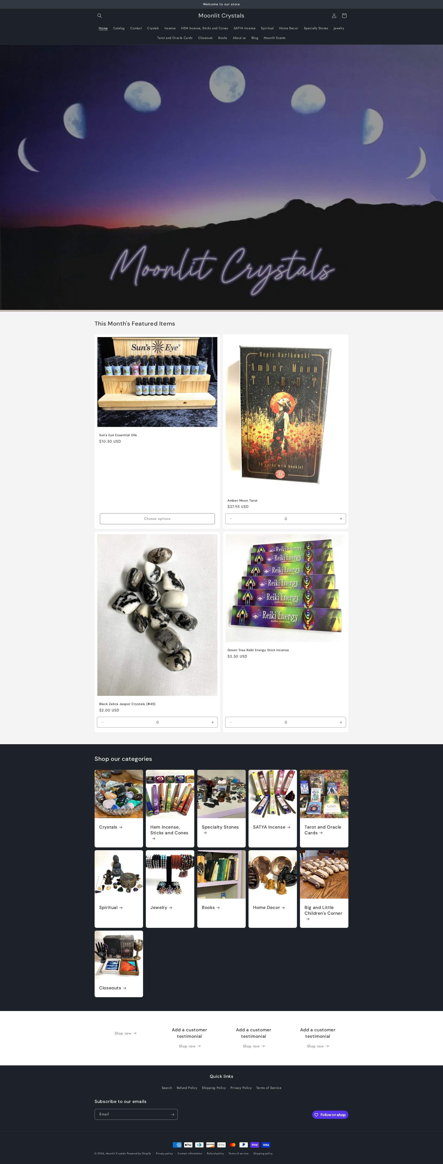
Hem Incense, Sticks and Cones (169, 829)
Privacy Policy (240, 1087)
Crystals (108, 827)
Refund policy (215, 1153)
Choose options (157, 518)
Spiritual (108, 907)
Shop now (123, 1033)
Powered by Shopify (139, 1153)
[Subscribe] (172, 1114)
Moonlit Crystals (116, 1153)
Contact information (190, 1153)
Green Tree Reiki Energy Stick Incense (258, 650)
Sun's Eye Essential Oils (118, 435)
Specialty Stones (220, 827)
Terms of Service (268, 1087)
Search (167, 1087)
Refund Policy (187, 1087)
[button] (100, 16)
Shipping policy (263, 1153)
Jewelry (158, 907)
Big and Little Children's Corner (323, 910)
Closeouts (110, 988)
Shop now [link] (187, 1046)
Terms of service (238, 1153)
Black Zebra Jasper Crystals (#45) (127, 704)
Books (208, 907)
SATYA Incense (269, 827)
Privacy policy (164, 1153)
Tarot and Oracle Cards (323, 829)
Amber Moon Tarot (242, 501)
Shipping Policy (214, 1087)
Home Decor (266, 907)
